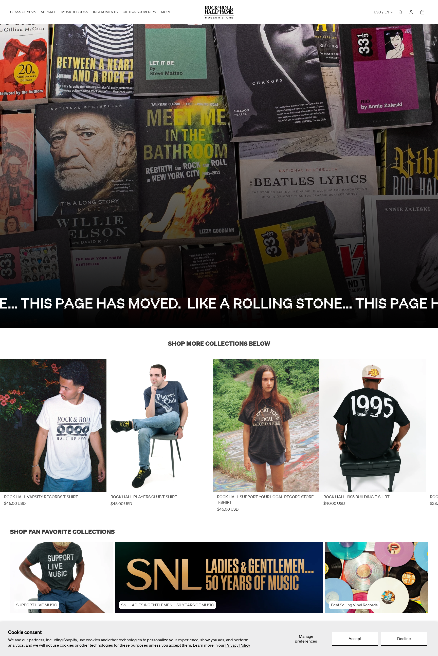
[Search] (400, 12)
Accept (355, 638)
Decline (404, 638)
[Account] (411, 12)
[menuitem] (165, 12)
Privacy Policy (237, 645)
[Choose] (98, 484)
